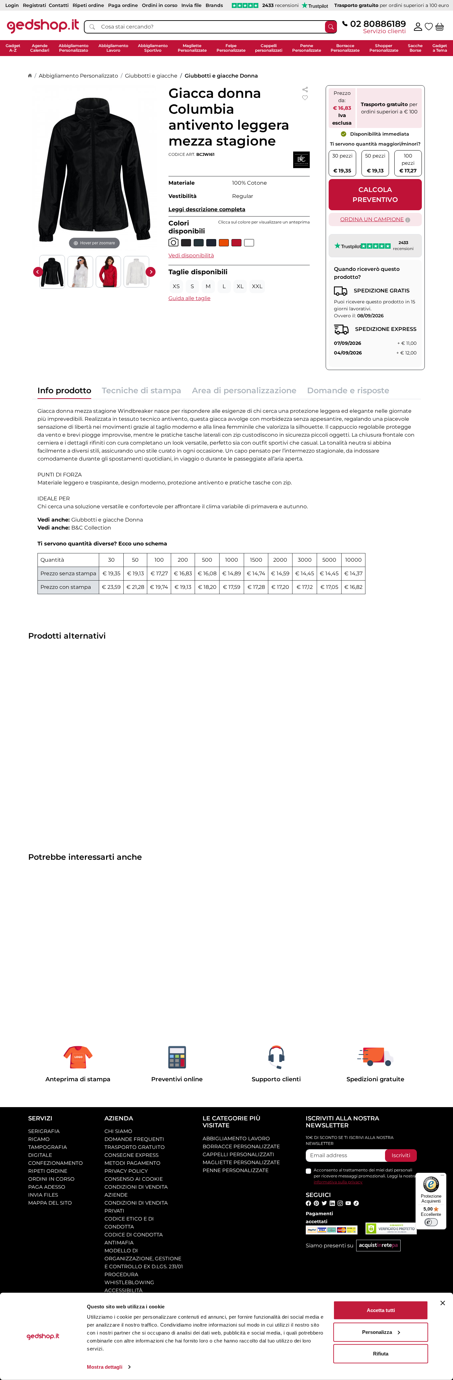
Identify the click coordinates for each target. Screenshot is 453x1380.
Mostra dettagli (104, 1367)
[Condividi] (305, 89)
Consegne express (131, 1155)
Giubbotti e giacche (151, 76)
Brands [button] (214, 5)
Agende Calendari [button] (39, 48)
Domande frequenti (134, 1139)
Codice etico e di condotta (129, 1223)
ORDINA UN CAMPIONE (372, 219)
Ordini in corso (51, 1179)
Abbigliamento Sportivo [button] (153, 48)
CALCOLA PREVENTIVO (375, 195)
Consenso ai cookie (133, 1179)
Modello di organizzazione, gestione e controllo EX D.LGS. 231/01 (143, 1258)
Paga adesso (46, 1187)
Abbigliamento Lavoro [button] (113, 48)
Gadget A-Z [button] (13, 48)
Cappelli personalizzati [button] (268, 48)
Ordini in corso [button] (159, 5)
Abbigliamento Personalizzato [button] (74, 48)
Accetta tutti (381, 1310)
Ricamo (39, 1139)
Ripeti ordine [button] (88, 5)
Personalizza (377, 1332)
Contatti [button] (59, 5)
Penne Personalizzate (236, 1170)
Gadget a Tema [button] (439, 48)
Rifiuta (380, 1353)
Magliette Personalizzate (241, 1162)
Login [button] (12, 5)
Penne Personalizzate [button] (306, 48)
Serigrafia (44, 1131)
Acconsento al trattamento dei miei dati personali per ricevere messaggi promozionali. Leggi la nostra (365, 1175)
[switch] (431, 1222)
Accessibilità (123, 1290)
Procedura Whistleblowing (129, 1278)
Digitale (40, 1155)
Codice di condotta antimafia (133, 1238)
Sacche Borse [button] (415, 48)
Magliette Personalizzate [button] (192, 48)
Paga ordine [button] (123, 5)
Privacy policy (126, 1171)
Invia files (43, 1195)
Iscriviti (401, 1155)
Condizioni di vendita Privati (136, 1207)
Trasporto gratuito (134, 1147)
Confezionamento (55, 1163)
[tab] (64, 392)
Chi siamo (118, 1131)
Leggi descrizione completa (206, 209)
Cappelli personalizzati (238, 1154)
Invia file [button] (191, 5)
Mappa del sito (50, 1203)
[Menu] (442, 1177)
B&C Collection (91, 528)
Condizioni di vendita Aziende (136, 1191)
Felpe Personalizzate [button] (231, 48)
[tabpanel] (226, 499)
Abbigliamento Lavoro (236, 1138)
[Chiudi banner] (442, 1303)
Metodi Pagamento (132, 1163)
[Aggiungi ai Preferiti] (305, 97)
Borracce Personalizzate (241, 1146)
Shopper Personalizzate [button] (383, 48)
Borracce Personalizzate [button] (345, 48)
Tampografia (47, 1147)
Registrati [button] (34, 5)
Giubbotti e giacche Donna (221, 76)
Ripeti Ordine (47, 1171)
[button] (191, 255)
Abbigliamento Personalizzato (78, 76)
